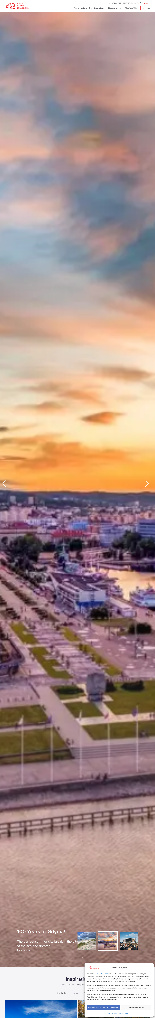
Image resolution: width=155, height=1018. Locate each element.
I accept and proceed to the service (103, 1007)
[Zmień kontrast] (141, 3)
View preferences (136, 1007)
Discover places (114, 8)
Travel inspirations (96, 8)
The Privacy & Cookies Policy (118, 1013)
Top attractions (80, 8)
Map (148, 8)
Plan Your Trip (131, 8)
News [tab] (75, 993)
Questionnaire (115, 3)
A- (135, 3)
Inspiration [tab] (62, 993)
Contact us (128, 3)
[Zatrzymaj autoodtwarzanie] (78, 956)
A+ (138, 3)
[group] (87, 941)
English (146, 3)
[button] (149, 483)
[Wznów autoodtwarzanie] (83, 957)
